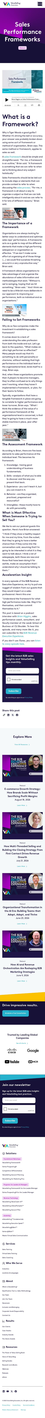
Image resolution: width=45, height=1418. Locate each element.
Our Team (5, 1295)
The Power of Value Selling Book (13, 1353)
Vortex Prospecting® (9, 1167)
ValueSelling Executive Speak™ (13, 1223)
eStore (4, 1377)
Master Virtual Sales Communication (15, 1236)
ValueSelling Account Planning (13, 1175)
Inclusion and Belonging (10, 1307)
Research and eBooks (9, 1365)
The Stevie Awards (8, 1339)
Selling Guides (7, 1361)
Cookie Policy (16, 1405)
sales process (23, 188)
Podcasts (5, 1373)
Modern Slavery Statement (10, 1410)
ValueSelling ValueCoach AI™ (12, 1202)
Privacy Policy (28, 697)
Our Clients (6, 1327)
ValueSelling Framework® (11, 1163)
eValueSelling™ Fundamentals (12, 1219)
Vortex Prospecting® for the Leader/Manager (18, 1192)
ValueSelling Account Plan (11, 1210)
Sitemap (23, 1410)
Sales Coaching (7, 1258)
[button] (40, 4)
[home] (11, 4)
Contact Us (6, 1315)
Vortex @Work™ (8, 1231)
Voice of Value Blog (9, 1357)
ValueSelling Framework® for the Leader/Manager (20, 1188)
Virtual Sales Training (9, 1253)
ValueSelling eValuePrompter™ (13, 1206)
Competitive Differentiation (12, 1171)
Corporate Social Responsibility (13, 1311)
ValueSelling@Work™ (9, 1227)
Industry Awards (7, 1335)
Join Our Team (7, 1299)
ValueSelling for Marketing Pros (13, 1179)
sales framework (12, 157)
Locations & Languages (10, 1273)
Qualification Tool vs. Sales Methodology (16, 1291)
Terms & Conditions (28, 1405)
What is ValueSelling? (9, 1287)
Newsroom (6, 1303)
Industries (5, 1269)
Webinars (5, 1369)
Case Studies (6, 1331)
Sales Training (7, 1249)
